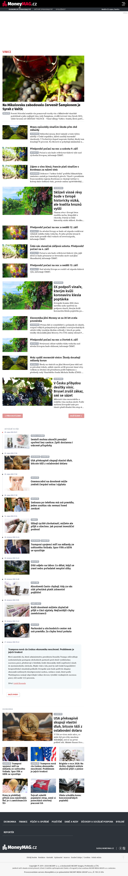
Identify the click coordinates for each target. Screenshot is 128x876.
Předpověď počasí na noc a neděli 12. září (54, 227)
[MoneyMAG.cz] (19, 4)
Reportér (9, 832)
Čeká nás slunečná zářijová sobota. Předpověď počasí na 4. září (57, 248)
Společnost (61, 9)
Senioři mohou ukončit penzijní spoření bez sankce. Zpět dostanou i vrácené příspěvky (52, 442)
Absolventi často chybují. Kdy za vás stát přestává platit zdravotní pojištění (51, 589)
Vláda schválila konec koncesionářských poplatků (70, 798)
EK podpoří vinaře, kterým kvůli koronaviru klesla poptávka (68, 293)
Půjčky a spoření (39, 821)
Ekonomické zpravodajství (20, 9)
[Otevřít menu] (123, 4)
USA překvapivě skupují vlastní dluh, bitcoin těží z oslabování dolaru (51, 462)
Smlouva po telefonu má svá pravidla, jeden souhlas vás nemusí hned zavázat (52, 505)
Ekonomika (7, 709)
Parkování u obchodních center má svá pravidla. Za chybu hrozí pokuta (51, 630)
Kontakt (49, 857)
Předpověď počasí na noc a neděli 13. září (54, 265)
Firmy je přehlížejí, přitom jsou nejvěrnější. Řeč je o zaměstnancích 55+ (14, 799)
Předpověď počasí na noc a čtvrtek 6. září (54, 339)
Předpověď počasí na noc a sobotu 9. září (54, 148)
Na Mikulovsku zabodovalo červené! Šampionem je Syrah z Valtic (41, 107)
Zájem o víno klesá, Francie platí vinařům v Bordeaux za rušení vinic (54, 168)
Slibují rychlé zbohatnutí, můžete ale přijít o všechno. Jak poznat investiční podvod (52, 526)
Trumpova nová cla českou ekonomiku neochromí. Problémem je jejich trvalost (43, 767)
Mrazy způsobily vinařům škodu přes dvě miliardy (53, 128)
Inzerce (67, 857)
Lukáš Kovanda (20, 683)
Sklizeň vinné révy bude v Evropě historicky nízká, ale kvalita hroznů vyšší (68, 200)
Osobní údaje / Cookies (80, 857)
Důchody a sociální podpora (97, 821)
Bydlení (120, 821)
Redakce (41, 857)
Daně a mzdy (71, 821)
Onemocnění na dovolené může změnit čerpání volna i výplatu (49, 483)
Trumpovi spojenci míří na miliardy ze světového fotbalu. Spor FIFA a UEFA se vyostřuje (52, 547)
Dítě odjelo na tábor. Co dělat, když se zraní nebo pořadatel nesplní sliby (52, 567)
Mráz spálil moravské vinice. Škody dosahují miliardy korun (55, 359)
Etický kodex (32, 857)
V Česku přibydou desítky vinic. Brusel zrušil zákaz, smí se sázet (68, 389)
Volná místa (96, 857)
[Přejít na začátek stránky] (123, 857)
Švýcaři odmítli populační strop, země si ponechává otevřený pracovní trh (43, 799)
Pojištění (57, 821)
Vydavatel (58, 857)
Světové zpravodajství (43, 9)
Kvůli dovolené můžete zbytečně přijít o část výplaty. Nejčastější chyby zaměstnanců (52, 610)
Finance (23, 821)
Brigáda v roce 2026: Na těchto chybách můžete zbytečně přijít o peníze (71, 766)
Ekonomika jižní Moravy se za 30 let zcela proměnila (53, 319)
